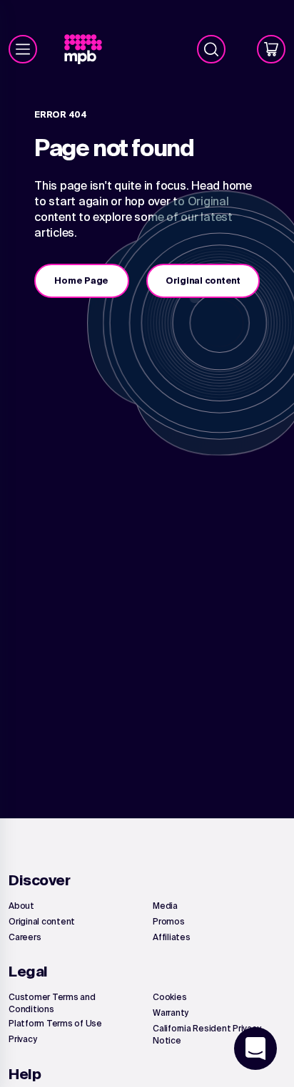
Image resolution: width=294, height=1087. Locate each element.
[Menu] (23, 49)
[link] (89, 49)
